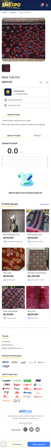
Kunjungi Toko (14, 105)
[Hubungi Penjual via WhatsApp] (3, 444)
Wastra (13, 12)
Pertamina (6, 341)
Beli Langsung (39, 444)
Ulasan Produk (13, 135)
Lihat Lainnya (44, 204)
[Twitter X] (25, 429)
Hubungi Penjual (15, 100)
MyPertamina (7, 345)
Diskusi (37, 135)
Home (4, 12)
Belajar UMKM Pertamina (12, 348)
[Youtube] (37, 431)
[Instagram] (31, 429)
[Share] (47, 82)
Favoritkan (41, 82)
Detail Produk (13, 114)
